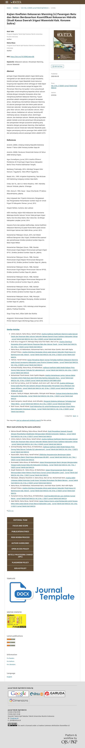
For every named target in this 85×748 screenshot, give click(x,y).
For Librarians (11, 664)
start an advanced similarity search (28, 420)
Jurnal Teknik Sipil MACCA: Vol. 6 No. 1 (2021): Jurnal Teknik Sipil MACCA (42, 498)
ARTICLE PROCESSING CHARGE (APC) (20, 555)
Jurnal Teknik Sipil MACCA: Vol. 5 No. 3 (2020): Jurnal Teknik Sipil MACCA (37, 339)
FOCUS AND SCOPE (20, 526)
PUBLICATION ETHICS (20, 531)
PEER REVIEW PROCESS (20, 537)
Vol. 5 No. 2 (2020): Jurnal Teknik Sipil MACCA (35, 8)
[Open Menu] (7, 2)
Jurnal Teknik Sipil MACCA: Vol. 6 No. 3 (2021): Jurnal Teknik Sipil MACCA (46, 404)
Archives (15, 8)
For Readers (10, 658)
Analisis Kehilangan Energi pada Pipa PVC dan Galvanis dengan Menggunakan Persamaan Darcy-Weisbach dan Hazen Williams (43, 385)
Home (9, 8)
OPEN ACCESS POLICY (20, 549)
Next (74, 416)
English (9, 677)
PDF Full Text (58, 66)
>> (12, 511)
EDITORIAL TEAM (20, 520)
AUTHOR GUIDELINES (20, 543)
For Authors (10, 661)
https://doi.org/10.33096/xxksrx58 (22, 57)
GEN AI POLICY (20, 568)
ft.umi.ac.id (14, 718)
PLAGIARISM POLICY (20, 562)
